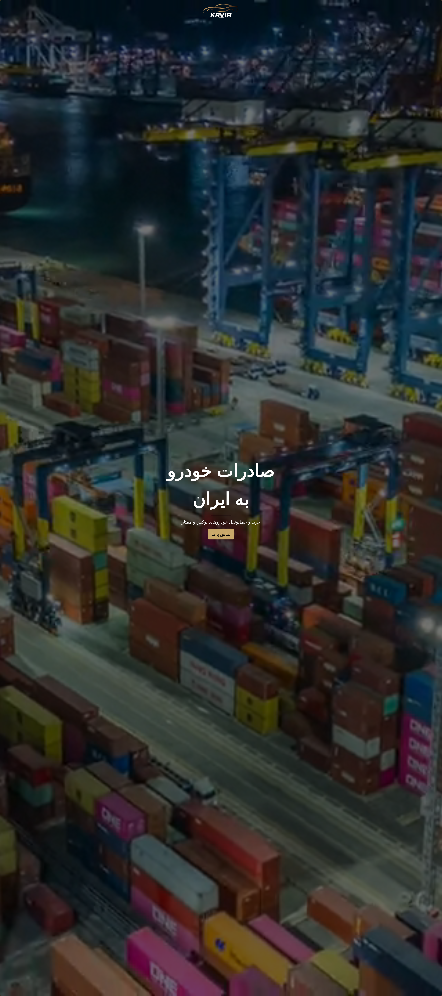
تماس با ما (221, 534)
